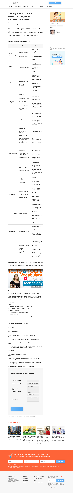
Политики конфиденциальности (53, 466)
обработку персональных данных (18, 464)
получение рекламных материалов (35, 464)
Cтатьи (32, 6)
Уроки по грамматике (38, 478)
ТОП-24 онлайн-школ (27, 484)
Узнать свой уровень (55, 2)
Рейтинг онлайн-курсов (49, 6)
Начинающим (25, 6)
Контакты (41, 6)
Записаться (60, 461)
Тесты (36, 6)
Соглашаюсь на (16, 464)
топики (51, 27)
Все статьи (25, 482)
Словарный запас (18, 6)
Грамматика (10, 6)
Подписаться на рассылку (57, 56)
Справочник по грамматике (39, 476)
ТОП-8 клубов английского (39, 482)
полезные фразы (53, 25)
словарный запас (60, 25)
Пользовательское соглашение (23, 466)
